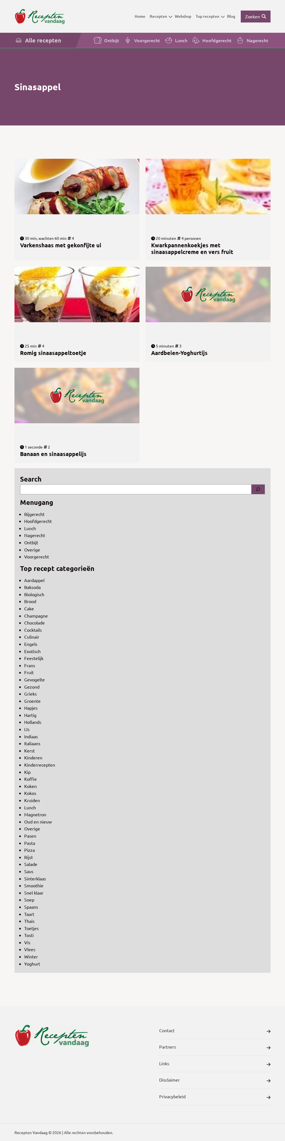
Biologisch (34, 594)
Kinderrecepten (39, 764)
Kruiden (32, 800)
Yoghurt (32, 963)
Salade (30, 864)
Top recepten (207, 16)
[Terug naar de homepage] (39, 16)
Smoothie (33, 885)
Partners (167, 1046)
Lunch (181, 40)
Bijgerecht (34, 514)
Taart (29, 914)
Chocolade (34, 622)
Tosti (29, 935)
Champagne (36, 615)
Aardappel (34, 580)
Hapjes (31, 708)
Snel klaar (33, 892)
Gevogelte (34, 679)
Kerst (29, 750)
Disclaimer (169, 1079)
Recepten (158, 16)
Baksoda (32, 587)
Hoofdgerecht (217, 40)
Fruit (29, 672)
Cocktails (33, 630)
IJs (27, 729)
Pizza (29, 850)
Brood (30, 601)
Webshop (183, 16)
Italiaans (32, 743)
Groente (32, 701)
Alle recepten (43, 40)
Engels (30, 644)
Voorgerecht (147, 40)
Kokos (30, 793)
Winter (31, 956)
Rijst (28, 857)
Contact (167, 1030)
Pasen (30, 835)
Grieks (30, 693)
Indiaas (31, 736)
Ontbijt (111, 40)
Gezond (32, 686)
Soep (29, 899)
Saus (28, 871)
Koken (30, 786)
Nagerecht (257, 40)
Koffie (30, 779)
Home (140, 16)
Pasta (29, 843)
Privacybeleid (172, 1096)
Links (164, 1063)
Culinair (31, 636)
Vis (27, 942)
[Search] (258, 489)
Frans (29, 665)
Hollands (32, 722)
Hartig (30, 715)
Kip (27, 772)
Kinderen (33, 757)
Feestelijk (33, 658)
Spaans (31, 907)
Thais (29, 921)
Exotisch (32, 651)
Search (30, 479)
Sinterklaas (35, 878)
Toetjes (31, 928)
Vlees (29, 949)
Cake (29, 608)
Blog (231, 16)
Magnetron (35, 814)
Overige (32, 549)
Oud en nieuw (38, 821)
